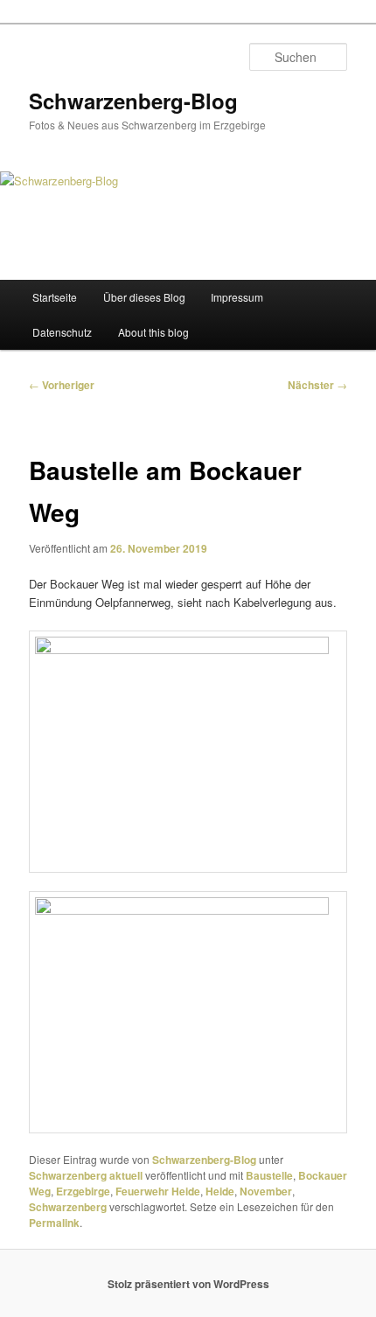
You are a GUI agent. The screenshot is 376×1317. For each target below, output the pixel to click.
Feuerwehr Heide (157, 1191)
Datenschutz (62, 331)
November (266, 1191)
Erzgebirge (83, 1191)
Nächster (317, 385)
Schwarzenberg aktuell (86, 1175)
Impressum (237, 296)
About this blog (153, 331)
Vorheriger (61, 385)
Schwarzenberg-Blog (133, 100)
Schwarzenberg (68, 1207)
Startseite (54, 296)
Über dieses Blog (144, 296)
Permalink (54, 1222)
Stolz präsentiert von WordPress (188, 1284)
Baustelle (269, 1175)
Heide (219, 1191)
